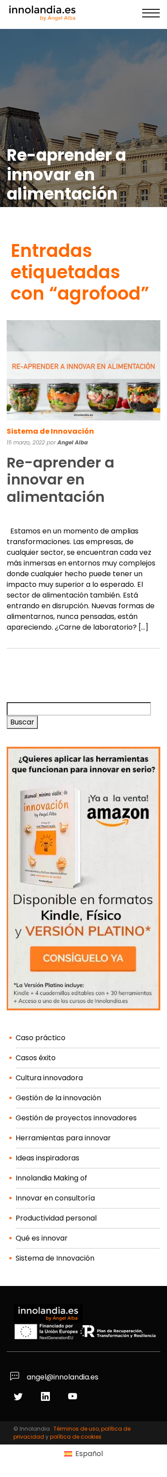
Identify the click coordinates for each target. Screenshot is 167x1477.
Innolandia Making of (51, 1178)
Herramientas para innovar (63, 1138)
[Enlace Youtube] (73, 1397)
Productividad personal (56, 1218)
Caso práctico (40, 1038)
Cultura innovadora (49, 1078)
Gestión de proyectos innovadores (76, 1118)
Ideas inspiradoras (47, 1158)
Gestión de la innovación (58, 1098)
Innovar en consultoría (55, 1198)
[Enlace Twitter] (19, 1397)
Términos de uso (76, 1428)
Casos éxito (36, 1058)
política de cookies (76, 1436)
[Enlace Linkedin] (46, 1397)
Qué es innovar (42, 1238)
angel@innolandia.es (61, 1377)
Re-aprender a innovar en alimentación (60, 479)
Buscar (22, 722)
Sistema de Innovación (50, 431)
